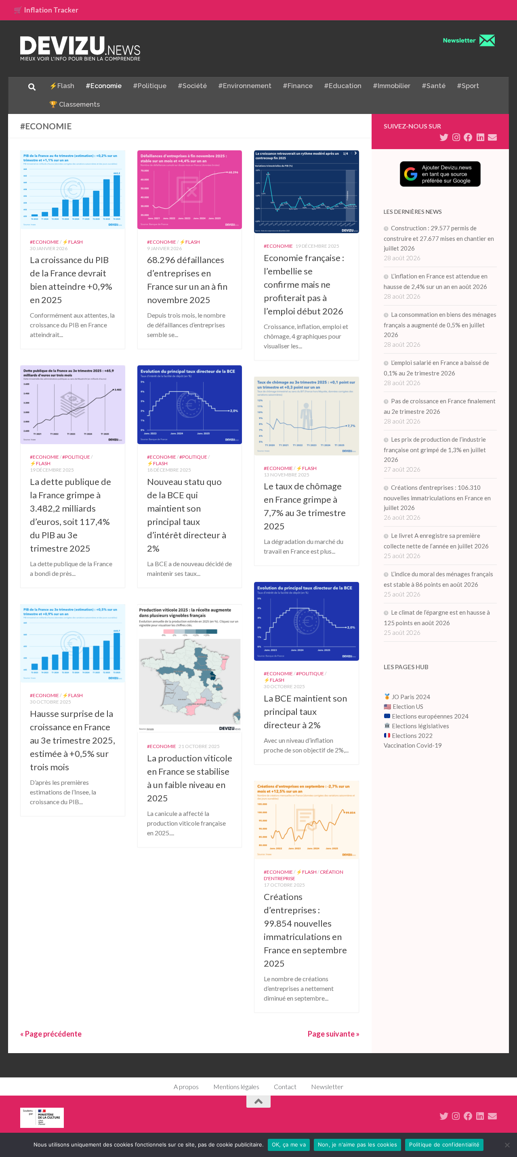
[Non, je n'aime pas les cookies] (507, 1145)
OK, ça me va (289, 1144)
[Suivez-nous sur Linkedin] (480, 137)
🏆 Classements (74, 104)
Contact (285, 1086)
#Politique (149, 86)
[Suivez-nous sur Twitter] (443, 137)
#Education (342, 86)
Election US (408, 706)
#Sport (468, 86)
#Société (192, 86)
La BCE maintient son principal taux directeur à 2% (305, 711)
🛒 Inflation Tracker (46, 10)
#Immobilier (391, 86)
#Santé (434, 86)
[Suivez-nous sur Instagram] (456, 137)
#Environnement (244, 86)
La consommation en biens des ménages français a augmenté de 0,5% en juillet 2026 (440, 324)
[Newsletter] (492, 137)
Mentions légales (236, 1086)
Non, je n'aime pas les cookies (357, 1144)
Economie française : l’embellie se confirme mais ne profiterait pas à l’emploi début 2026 (304, 284)
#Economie (104, 86)
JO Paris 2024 (410, 696)
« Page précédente (51, 1033)
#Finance (298, 86)
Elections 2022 (412, 735)
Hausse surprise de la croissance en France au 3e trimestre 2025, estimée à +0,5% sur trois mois (72, 740)
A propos (186, 1086)
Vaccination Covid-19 (413, 745)
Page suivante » (333, 1033)
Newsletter (327, 1086)
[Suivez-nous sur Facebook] (468, 137)
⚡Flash (61, 86)
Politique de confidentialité (444, 1144)
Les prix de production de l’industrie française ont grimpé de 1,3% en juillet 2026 (435, 449)
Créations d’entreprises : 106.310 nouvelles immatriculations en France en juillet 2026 (437, 497)
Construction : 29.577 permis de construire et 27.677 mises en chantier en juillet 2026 (439, 238)
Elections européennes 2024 (430, 716)
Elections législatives (420, 725)
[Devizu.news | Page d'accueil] (80, 48)
